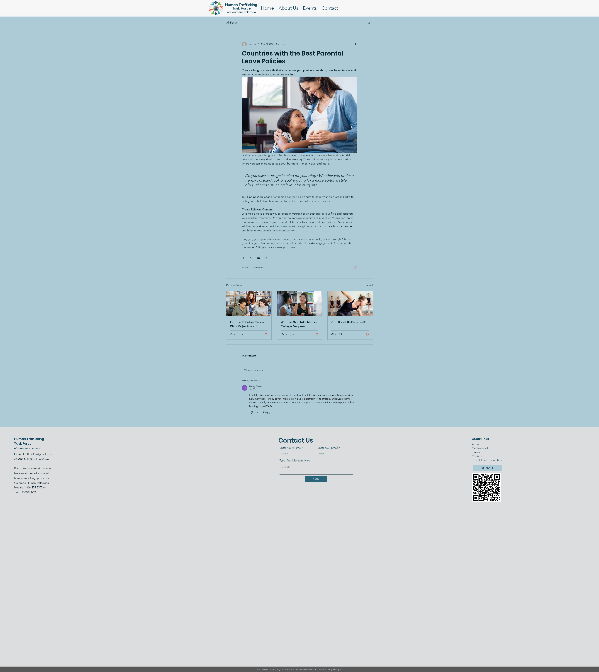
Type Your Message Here (295, 460)
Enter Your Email (327, 447)
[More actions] (355, 44)
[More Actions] (355, 388)
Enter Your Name (290, 447)
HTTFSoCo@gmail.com (37, 454)
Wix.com (313, 669)
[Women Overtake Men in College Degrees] (299, 303)
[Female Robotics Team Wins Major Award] (248, 303)
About (476, 444)
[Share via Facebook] (243, 257)
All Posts (231, 22)
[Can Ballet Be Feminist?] (350, 303)
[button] (368, 23)
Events (476, 452)
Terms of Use (324, 669)
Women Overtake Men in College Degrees (299, 324)
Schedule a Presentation (487, 460)
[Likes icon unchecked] (251, 412)
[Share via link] (266, 257)
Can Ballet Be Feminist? (348, 322)
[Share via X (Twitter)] (250, 257)
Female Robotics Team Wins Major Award (247, 324)
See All (369, 285)
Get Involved (480, 448)
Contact (477, 456)
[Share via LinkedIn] (258, 257)
